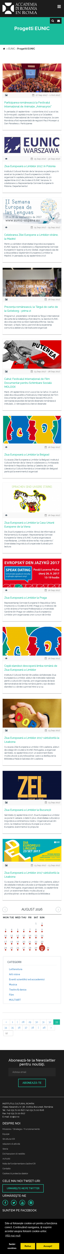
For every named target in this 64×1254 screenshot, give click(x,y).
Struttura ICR (8, 1139)
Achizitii (6, 1158)
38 (32, 1027)
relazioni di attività (11, 1144)
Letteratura (15, 969)
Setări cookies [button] (12, 1246)
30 (36, 1022)
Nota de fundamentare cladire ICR (19, 1163)
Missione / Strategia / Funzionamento (21, 1129)
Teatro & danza (17, 989)
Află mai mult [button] (12, 1235)
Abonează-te (32, 1082)
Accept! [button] (47, 1246)
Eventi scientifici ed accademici (27, 979)
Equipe (5, 1134)
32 (50, 1022)
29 (30, 1022)
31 (43, 1022)
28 (23, 1022)
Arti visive (14, 974)
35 (12, 1027)
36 (19, 1027)
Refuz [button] (28, 1246)
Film (11, 994)
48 (44, 1027)
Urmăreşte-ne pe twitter (23, 1188)
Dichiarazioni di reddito (13, 1154)
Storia (5, 1149)
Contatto (6, 1168)
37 (26, 1027)
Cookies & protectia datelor (15, 1173)
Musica (13, 984)
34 (5, 1027)
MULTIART (15, 1000)
